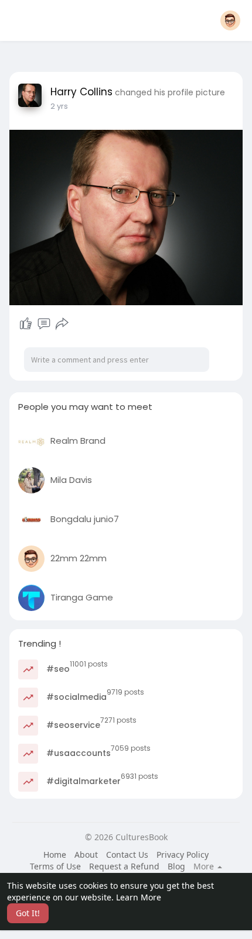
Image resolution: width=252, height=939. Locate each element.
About (86, 854)
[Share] (62, 324)
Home (54, 854)
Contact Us (127, 854)
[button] (230, 20)
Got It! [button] (28, 913)
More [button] (204, 866)
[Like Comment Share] (43, 324)
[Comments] (44, 324)
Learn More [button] (138, 897)
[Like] (25, 323)
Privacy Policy (182, 854)
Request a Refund (124, 866)
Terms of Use (55, 866)
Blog (176, 866)
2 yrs (59, 106)
